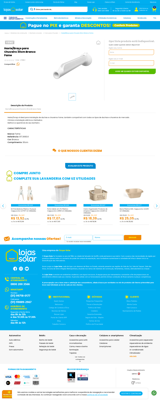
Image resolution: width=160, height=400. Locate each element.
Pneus (11, 346)
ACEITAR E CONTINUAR (131, 393)
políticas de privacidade (97, 394)
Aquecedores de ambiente (141, 343)
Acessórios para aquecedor (141, 340)
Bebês (42, 336)
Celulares (103, 343)
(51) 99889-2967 (21, 302)
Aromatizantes (75, 343)
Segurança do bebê (47, 349)
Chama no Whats (110, 2)
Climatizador (135, 353)
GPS (11, 343)
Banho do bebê (45, 340)
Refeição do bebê (46, 346)
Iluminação (74, 349)
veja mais (133, 356)
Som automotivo (16, 349)
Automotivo (15, 336)
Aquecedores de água (139, 346)
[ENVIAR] (132, 71)
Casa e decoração (77, 336)
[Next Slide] (156, 206)
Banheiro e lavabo (36, 33)
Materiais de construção (19, 33)
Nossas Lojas (91, 2)
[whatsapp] (18, 64)
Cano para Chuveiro (51, 33)
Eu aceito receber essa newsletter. (79, 241)
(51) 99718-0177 (20, 295)
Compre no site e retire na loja (34, 2)
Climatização (136, 336)
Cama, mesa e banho (78, 346)
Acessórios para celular (109, 340)
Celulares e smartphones (111, 336)
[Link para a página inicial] (6, 33)
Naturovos (153, 2)
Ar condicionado (136, 349)
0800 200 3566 (20, 284)
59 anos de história (9, 2)
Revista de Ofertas (58, 2)
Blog (75, 2)
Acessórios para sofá (78, 340)
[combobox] (58, 9)
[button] (80, 166)
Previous (6, 207)
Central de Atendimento (132, 2)
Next (153, 207)
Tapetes (73, 353)
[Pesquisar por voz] (34, 9)
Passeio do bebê (46, 343)
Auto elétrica (14, 340)
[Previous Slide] (3, 206)
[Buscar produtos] (32, 9)
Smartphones (105, 346)
